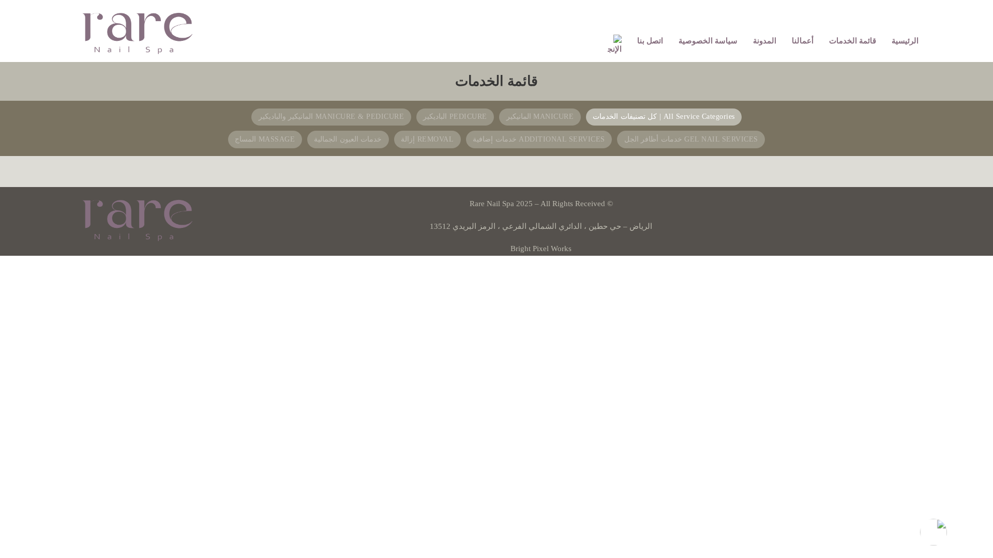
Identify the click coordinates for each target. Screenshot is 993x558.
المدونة (764, 41)
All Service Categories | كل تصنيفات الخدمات (664, 116)
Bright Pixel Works (540, 248)
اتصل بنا (650, 41)
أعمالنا (803, 41)
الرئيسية (905, 41)
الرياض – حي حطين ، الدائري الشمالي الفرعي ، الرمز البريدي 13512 (541, 226)
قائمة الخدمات (852, 41)
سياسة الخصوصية (708, 41)
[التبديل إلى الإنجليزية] (615, 45)
